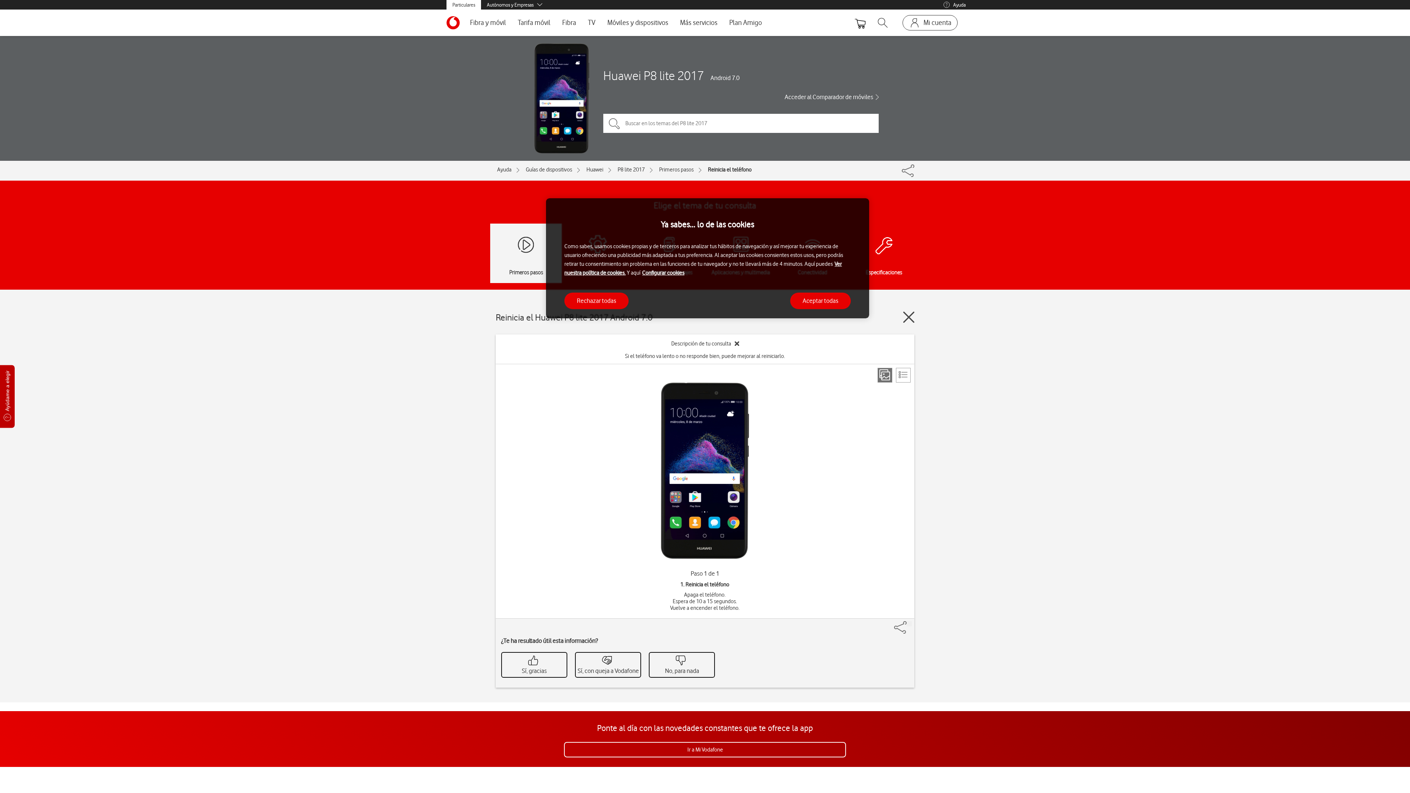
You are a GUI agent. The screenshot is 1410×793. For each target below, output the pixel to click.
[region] (707, 258)
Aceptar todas (820, 300)
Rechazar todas (596, 300)
